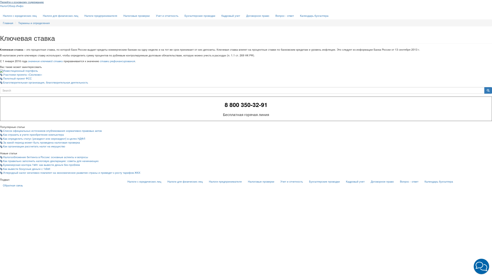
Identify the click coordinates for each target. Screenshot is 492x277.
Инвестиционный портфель (20, 71)
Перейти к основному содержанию (22, 2)
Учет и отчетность (167, 16)
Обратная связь (13, 185)
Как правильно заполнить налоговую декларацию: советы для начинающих (51, 161)
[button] (481, 266)
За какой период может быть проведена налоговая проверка (41, 142)
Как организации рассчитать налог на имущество (34, 146)
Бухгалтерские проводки (199, 16)
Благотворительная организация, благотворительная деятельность (45, 82)
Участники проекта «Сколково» (22, 74)
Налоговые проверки (136, 16)
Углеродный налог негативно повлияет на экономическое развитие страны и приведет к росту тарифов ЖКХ (71, 172)
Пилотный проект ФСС (17, 78)
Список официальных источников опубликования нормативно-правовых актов (52, 131)
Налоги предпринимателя (100, 16)
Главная (8, 23)
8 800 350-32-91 (246, 105)
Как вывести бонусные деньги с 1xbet (26, 169)
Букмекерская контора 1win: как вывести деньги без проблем (41, 165)
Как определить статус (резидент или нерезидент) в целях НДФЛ (44, 138)
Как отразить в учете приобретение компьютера (33, 134)
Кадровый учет (230, 16)
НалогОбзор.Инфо (11, 6)
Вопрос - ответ (284, 16)
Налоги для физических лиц (60, 16)
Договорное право (257, 16)
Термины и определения (34, 23)
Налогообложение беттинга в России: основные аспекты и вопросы (45, 157)
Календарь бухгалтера (314, 16)
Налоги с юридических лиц (20, 16)
